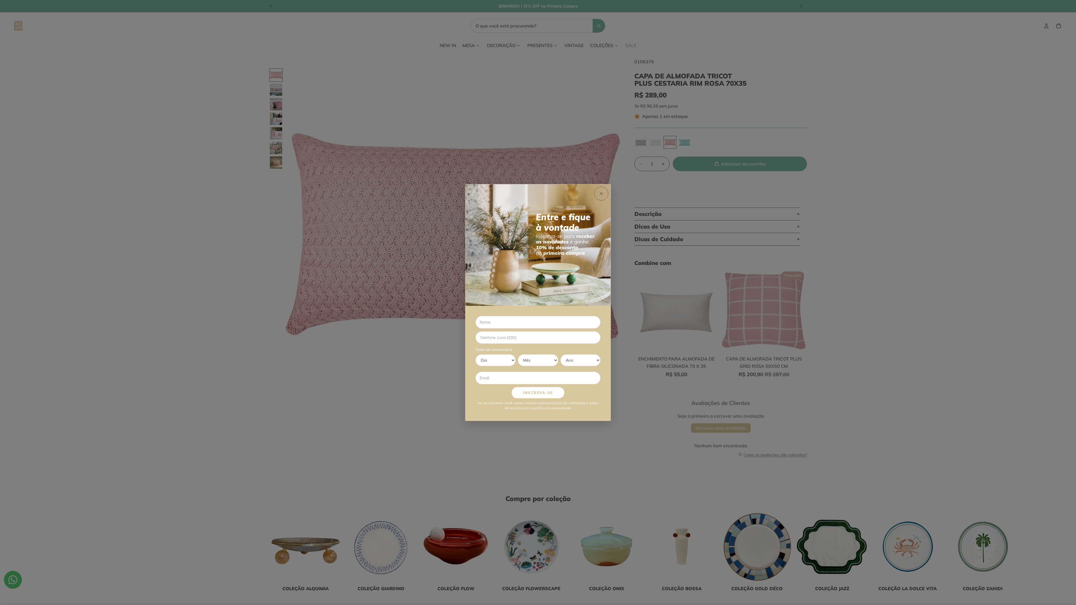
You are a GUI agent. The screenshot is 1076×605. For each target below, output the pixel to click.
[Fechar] (601, 193)
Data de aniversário (494, 349)
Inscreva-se (538, 392)
